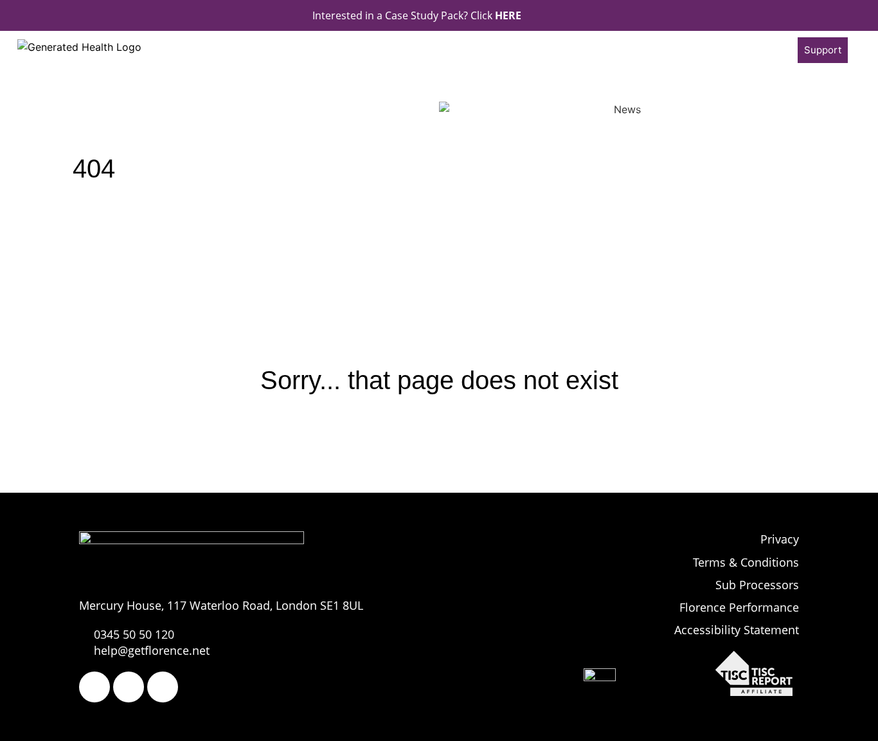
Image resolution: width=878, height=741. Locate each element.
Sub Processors (757, 584)
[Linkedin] (162, 687)
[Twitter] (128, 687)
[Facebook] (94, 687)
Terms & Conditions (746, 562)
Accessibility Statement (736, 629)
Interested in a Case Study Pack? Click (416, 15)
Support (822, 50)
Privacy (779, 539)
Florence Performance (739, 607)
